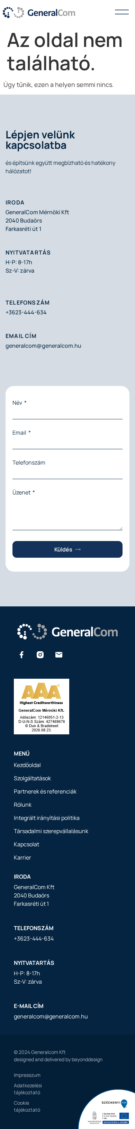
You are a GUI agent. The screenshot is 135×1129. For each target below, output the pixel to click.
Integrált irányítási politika (47, 818)
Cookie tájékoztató (17, 1106)
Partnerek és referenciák (45, 791)
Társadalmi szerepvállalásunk (51, 831)
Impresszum (17, 1075)
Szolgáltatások (32, 778)
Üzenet (22, 492)
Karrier (22, 857)
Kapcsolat (26, 844)
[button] (121, 12)
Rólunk (23, 804)
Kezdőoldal (27, 765)
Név (17, 402)
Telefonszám (28, 462)
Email (19, 432)
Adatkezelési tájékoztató (17, 1089)
